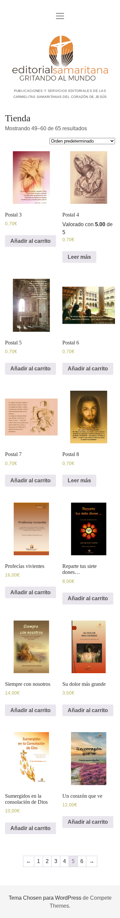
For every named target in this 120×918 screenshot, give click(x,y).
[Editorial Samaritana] (60, 79)
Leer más (79, 257)
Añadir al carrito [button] (30, 241)
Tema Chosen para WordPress (45, 898)
